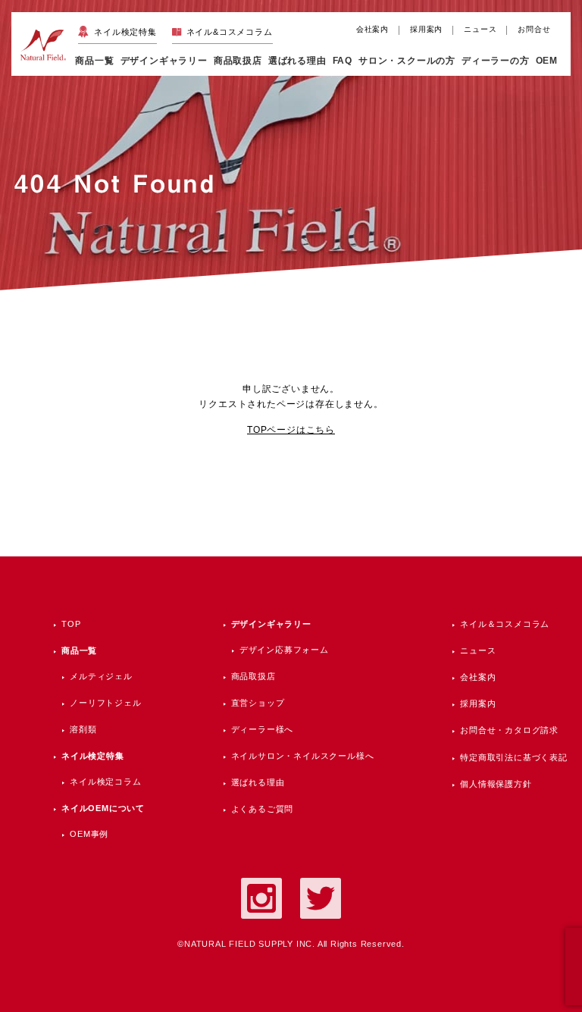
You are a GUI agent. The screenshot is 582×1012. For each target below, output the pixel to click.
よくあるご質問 (262, 808)
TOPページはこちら (291, 430)
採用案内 (426, 29)
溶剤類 (83, 729)
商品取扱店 (253, 676)
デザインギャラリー (271, 623)
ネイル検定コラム (105, 781)
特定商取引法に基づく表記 (514, 757)
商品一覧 (94, 60)
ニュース (480, 29)
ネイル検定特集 (125, 31)
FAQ (342, 60)
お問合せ (534, 29)
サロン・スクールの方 (406, 60)
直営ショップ (258, 702)
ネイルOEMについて (103, 808)
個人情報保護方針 (495, 783)
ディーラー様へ (262, 729)
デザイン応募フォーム (284, 649)
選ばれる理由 (297, 60)
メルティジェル (101, 676)
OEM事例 (89, 833)
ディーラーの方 (496, 60)
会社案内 (372, 29)
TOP (70, 623)
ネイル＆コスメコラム (504, 623)
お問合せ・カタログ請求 (509, 730)
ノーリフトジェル (105, 702)
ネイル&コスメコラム (229, 31)
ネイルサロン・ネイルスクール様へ (302, 755)
